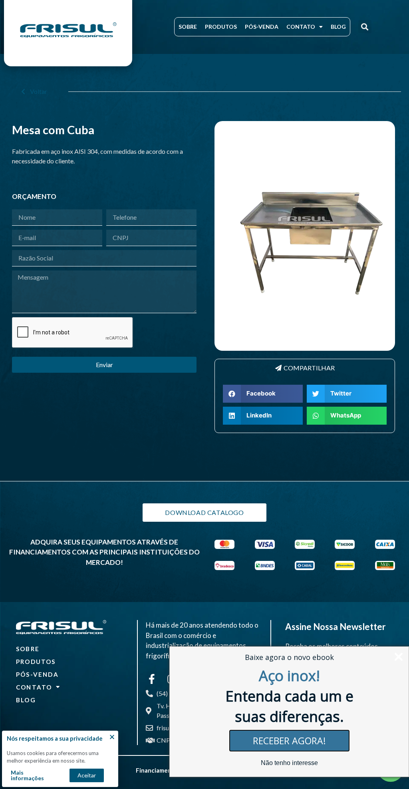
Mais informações (27, 775)
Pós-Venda (261, 26)
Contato (300, 26)
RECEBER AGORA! (289, 740)
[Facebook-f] (152, 679)
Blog (338, 26)
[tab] (305, 368)
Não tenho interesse (289, 762)
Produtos (221, 26)
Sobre (188, 26)
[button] (364, 26)
